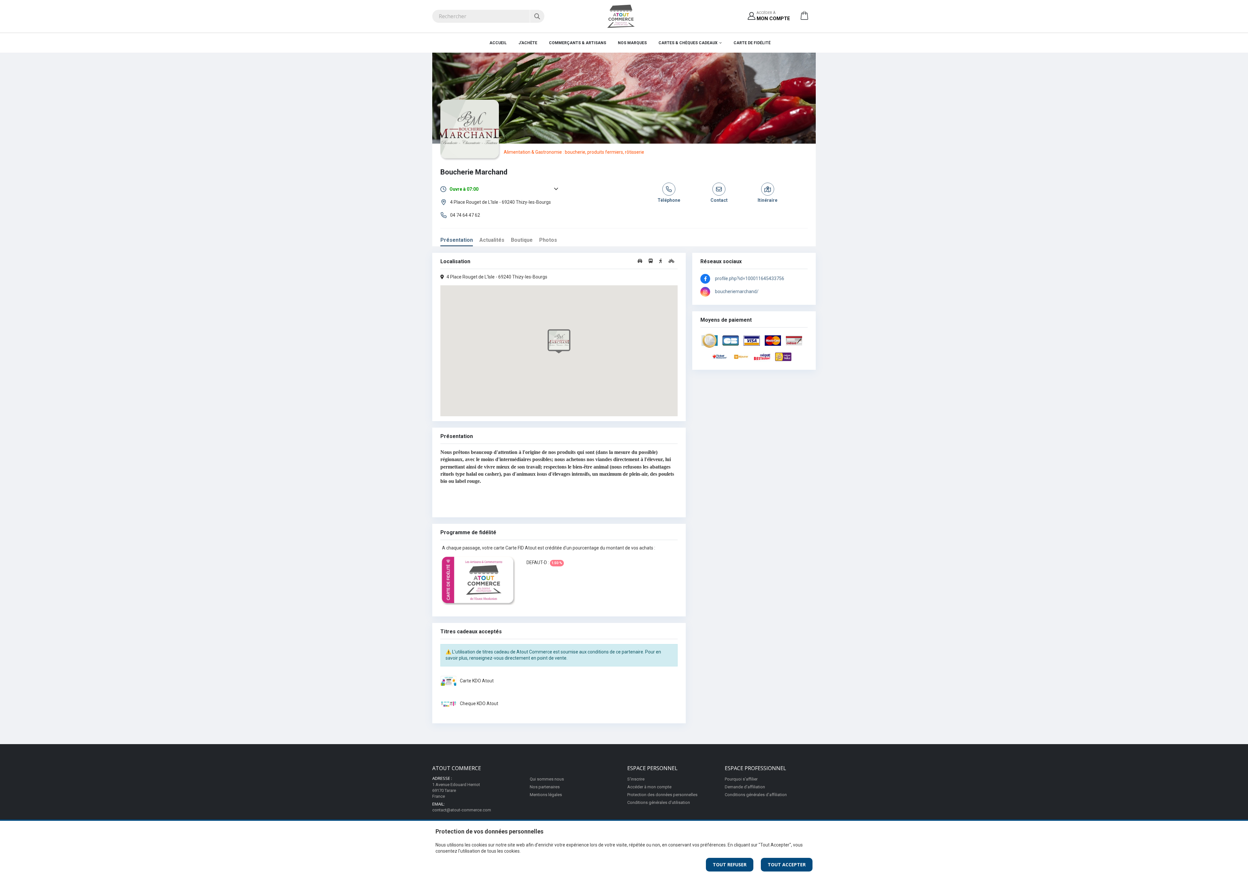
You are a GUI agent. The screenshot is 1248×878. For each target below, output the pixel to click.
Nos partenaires (545, 786)
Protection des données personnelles (662, 794)
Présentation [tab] (456, 240)
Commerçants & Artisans (577, 43)
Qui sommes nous (547, 779)
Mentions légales (546, 794)
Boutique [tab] (522, 240)
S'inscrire (635, 779)
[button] (804, 17)
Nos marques (632, 43)
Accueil (498, 43)
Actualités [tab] (491, 240)
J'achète (527, 43)
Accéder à (773, 16)
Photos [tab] (548, 240)
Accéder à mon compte (649, 786)
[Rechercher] (537, 16)
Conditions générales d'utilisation (658, 802)
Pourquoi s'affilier (741, 779)
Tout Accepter (787, 864)
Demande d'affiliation (745, 786)
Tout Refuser (730, 864)
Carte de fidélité (752, 43)
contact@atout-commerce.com (461, 809)
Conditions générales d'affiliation (756, 794)
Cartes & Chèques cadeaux (688, 43)
